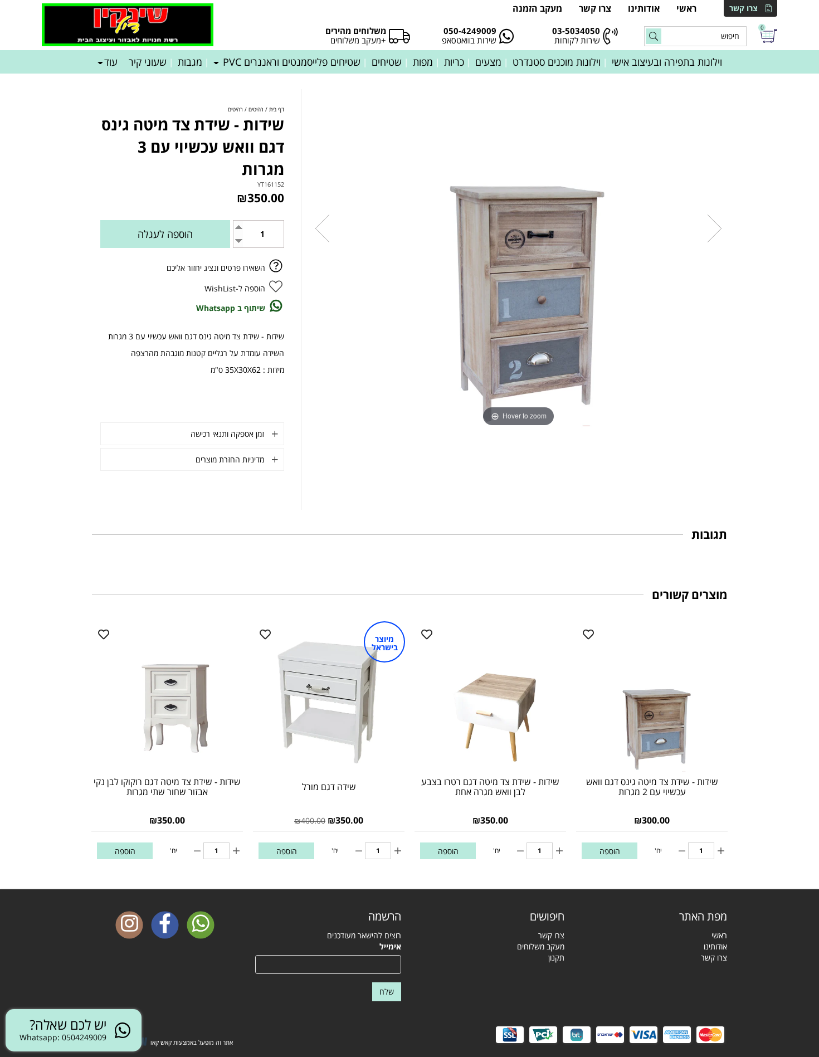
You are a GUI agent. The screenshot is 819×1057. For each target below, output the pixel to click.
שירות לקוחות (577, 40)
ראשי (686, 8)
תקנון (556, 957)
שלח (386, 991)
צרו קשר (743, 8)
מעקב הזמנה (537, 8)
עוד (111, 62)
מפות (423, 62)
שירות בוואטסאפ (469, 40)
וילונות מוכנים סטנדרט (557, 62)
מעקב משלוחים (540, 946)
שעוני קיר (148, 62)
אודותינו (644, 8)
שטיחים (387, 62)
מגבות (190, 62)
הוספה (609, 851)
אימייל (390, 946)
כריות (454, 62)
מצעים (488, 62)
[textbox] (491, 916)
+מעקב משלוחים (358, 40)
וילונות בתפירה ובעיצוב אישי (667, 62)
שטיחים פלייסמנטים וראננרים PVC (290, 62)
